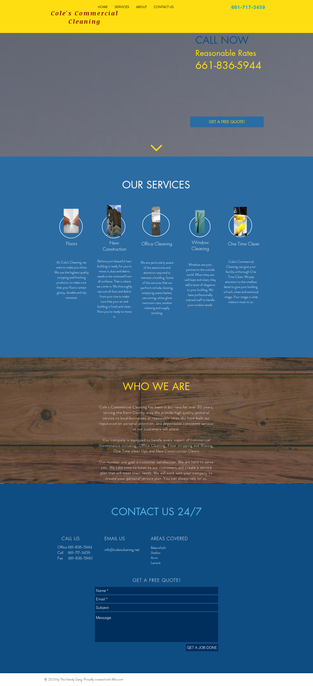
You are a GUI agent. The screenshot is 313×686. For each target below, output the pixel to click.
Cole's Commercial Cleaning (84, 17)
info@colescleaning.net (122, 549)
